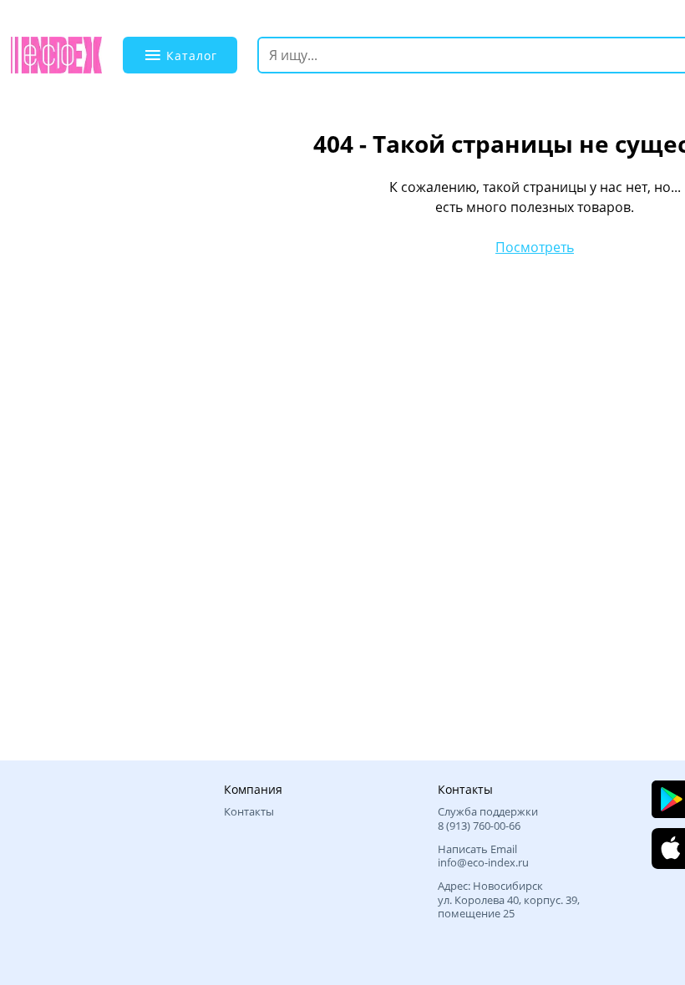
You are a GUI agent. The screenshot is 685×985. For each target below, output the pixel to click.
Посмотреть (534, 247)
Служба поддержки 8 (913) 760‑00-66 (488, 818)
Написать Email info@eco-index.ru (483, 856)
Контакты (249, 811)
